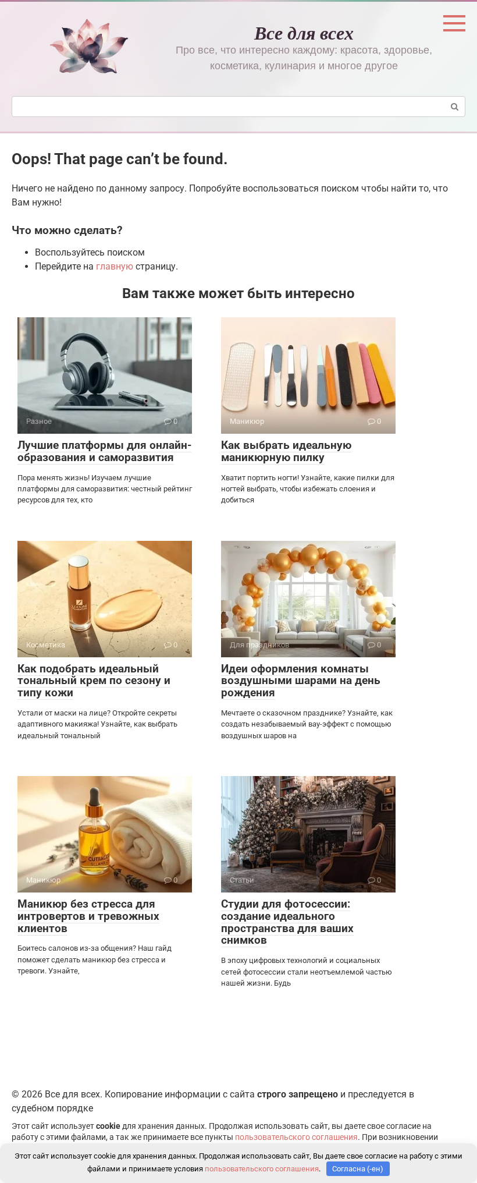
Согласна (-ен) (357, 1168)
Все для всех (304, 32)
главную (114, 266)
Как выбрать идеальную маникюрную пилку (286, 451)
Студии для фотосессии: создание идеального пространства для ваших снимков (287, 922)
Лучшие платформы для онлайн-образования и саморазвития (104, 451)
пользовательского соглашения (296, 1137)
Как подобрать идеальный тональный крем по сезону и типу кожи (93, 681)
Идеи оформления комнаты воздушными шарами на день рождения (300, 681)
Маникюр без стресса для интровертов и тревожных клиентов (88, 916)
